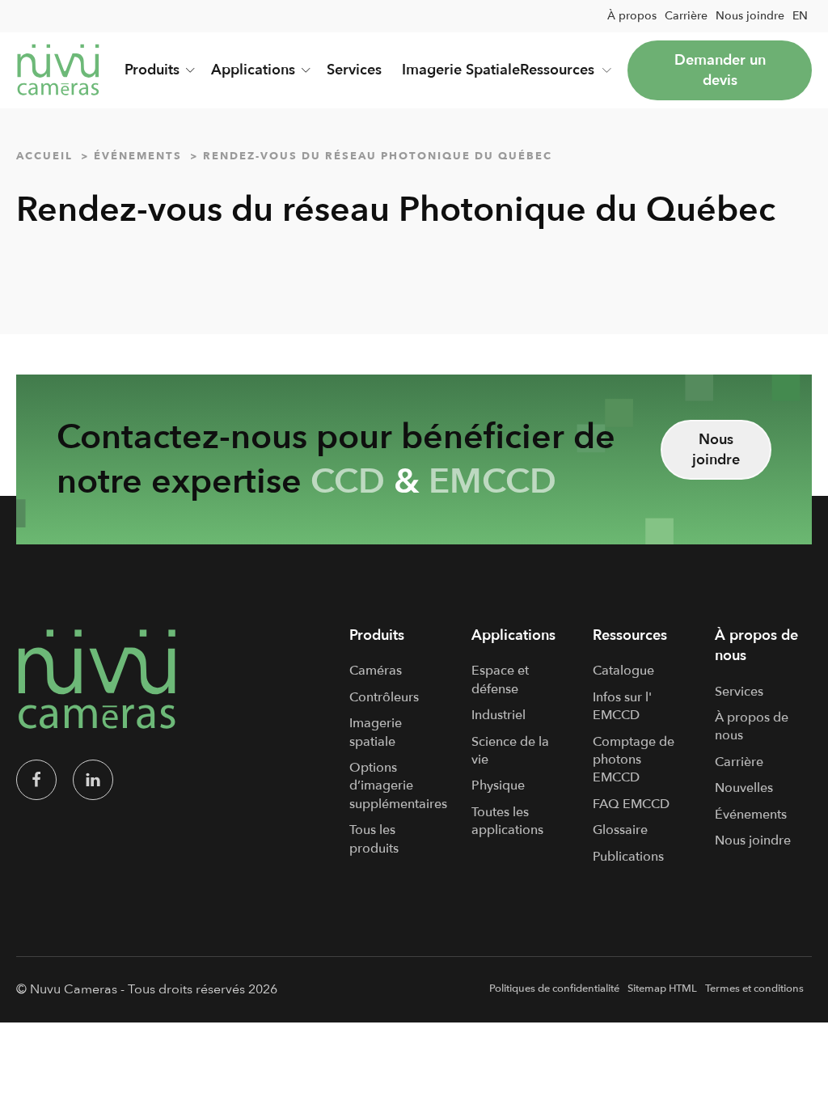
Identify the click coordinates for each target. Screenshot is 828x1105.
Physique (498, 785)
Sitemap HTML (662, 988)
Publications (628, 857)
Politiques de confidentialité (554, 988)
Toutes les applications (507, 821)
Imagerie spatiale (375, 732)
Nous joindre (750, 15)
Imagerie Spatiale (461, 70)
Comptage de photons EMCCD (633, 760)
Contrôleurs (384, 697)
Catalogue (623, 671)
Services (354, 70)
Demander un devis (720, 70)
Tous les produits (374, 839)
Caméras (375, 671)
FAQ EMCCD (631, 804)
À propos (632, 15)
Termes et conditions (754, 988)
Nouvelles (744, 788)
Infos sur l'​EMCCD (622, 706)
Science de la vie (510, 750)
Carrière (686, 15)
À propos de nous (751, 726)
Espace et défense (500, 679)
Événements (751, 814)
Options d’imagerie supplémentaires (398, 786)
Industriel (498, 715)
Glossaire (620, 830)
